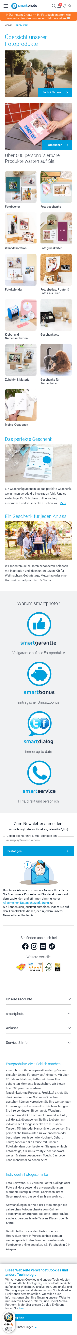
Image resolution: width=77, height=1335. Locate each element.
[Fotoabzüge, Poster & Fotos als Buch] (56, 270)
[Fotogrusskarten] (56, 228)
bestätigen (15, 851)
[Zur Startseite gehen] (24, 6)
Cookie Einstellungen (19, 1327)
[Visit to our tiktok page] (52, 946)
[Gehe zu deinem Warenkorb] (70, 6)
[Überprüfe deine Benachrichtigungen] (65, 6)
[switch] (8, 1329)
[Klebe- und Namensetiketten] (21, 315)
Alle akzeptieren (16, 1317)
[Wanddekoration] (21, 228)
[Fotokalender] (21, 270)
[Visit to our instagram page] (34, 946)
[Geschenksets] (56, 315)
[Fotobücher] (21, 187)
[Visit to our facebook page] (25, 946)
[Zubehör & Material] (21, 360)
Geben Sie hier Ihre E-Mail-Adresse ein (32, 836)
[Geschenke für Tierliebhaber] (56, 360)
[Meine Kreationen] (21, 405)
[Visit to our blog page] (43, 946)
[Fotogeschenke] (56, 187)
